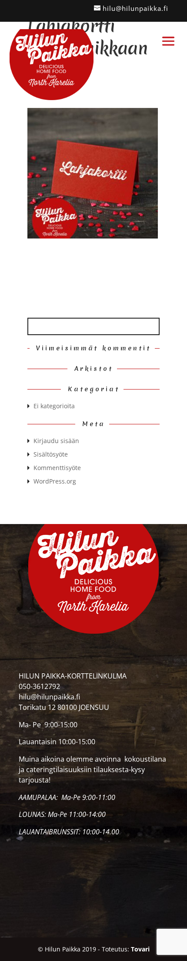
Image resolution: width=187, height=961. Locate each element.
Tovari (140, 949)
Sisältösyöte (50, 454)
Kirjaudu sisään (56, 441)
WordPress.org (54, 481)
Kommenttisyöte (57, 468)
